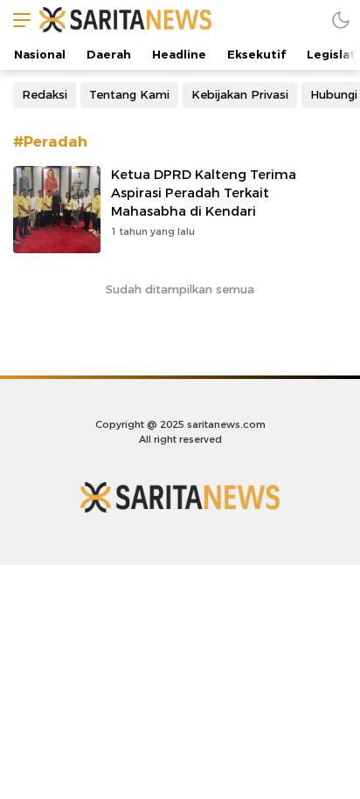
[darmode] (341, 19)
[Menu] (17, 19)
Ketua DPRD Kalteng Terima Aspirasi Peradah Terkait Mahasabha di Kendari (203, 193)
